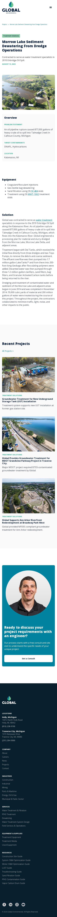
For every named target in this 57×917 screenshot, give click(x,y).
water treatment (44, 220)
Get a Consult (28, 658)
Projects (4, 24)
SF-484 (34, 191)
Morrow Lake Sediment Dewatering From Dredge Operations (28, 24)
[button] (50, 7)
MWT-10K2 (33, 194)
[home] (11, 7)
